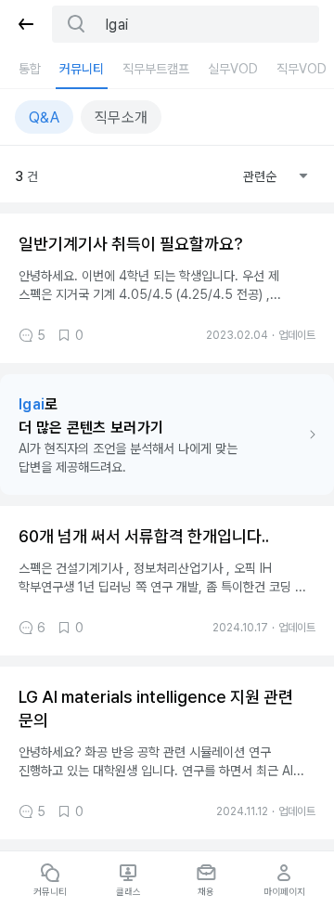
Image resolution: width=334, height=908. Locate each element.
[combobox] (275, 176)
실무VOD (233, 68)
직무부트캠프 (155, 68)
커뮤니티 (81, 68)
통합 (30, 68)
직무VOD (301, 68)
